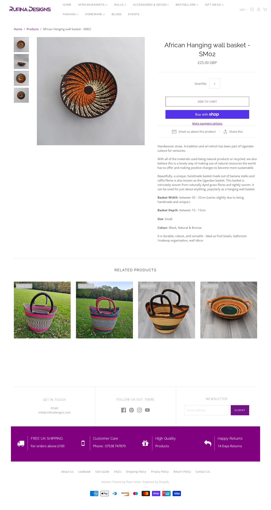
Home (18, 29)
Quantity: (201, 83)
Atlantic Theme (111, 482)
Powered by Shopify (156, 482)
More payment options (207, 123)
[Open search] (252, 10)
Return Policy (182, 471)
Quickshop (27, 345)
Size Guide (102, 471)
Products (33, 29)
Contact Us (203, 471)
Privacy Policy (160, 471)
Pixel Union (133, 482)
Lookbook (84, 471)
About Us (67, 471)
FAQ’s (117, 471)
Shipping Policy (136, 471)
